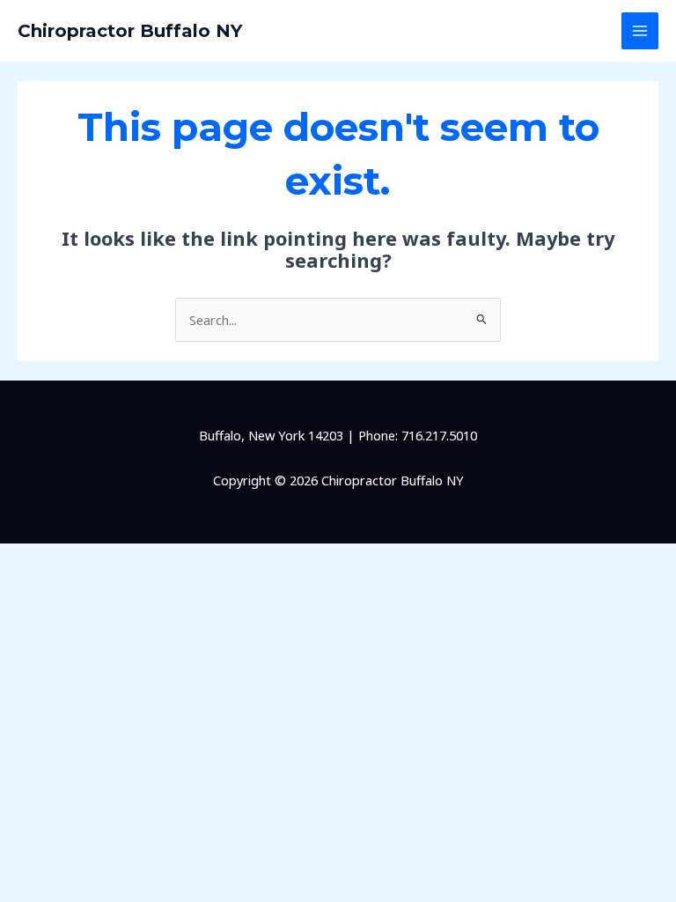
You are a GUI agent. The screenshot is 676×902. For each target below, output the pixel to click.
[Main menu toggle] (639, 30)
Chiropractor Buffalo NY (130, 30)
